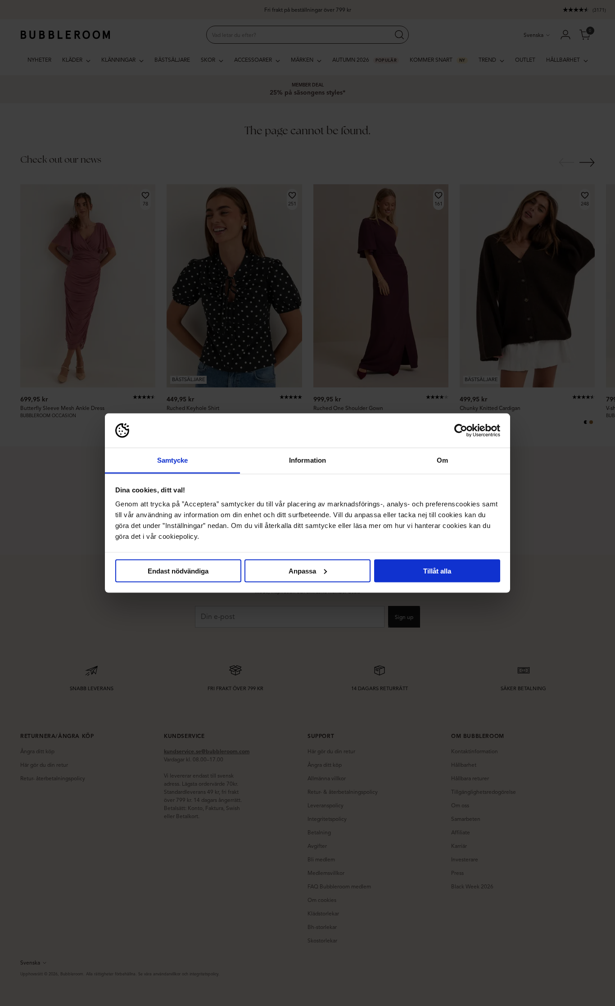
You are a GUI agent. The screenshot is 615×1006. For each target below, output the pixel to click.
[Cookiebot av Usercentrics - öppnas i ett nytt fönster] (460, 430)
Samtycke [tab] (172, 460)
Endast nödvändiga (178, 570)
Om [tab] (442, 460)
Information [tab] (307, 460)
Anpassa (302, 570)
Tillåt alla (437, 570)
